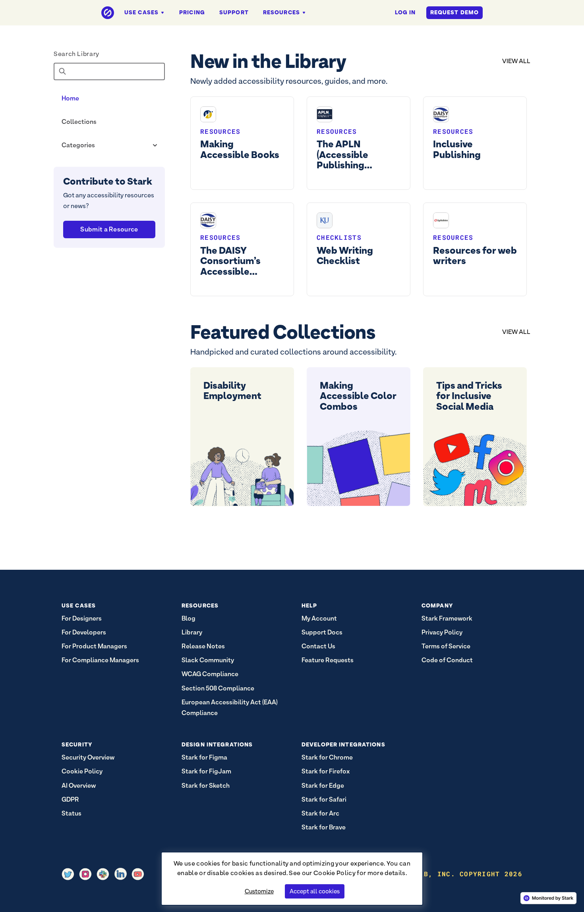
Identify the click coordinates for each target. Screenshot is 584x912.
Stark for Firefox (326, 771)
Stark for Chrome (327, 757)
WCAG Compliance (210, 674)
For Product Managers (94, 646)
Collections (79, 121)
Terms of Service (446, 646)
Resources (281, 12)
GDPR (70, 799)
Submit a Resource (109, 229)
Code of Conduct (447, 660)
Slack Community (208, 660)
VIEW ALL (516, 61)
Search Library (76, 54)
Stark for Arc (320, 813)
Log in (405, 12)
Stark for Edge (323, 785)
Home (70, 98)
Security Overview (88, 757)
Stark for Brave (324, 827)
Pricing (192, 12)
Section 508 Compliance (218, 688)
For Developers (84, 632)
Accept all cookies (315, 891)
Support (234, 12)
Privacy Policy (442, 632)
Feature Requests (328, 660)
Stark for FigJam (206, 771)
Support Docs (322, 632)
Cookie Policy (334, 873)
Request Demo (454, 12)
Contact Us (318, 646)
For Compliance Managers (100, 660)
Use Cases (141, 12)
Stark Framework (447, 618)
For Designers (82, 618)
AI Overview (79, 785)
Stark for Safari (324, 799)
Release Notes (203, 646)
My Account (319, 618)
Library (192, 632)
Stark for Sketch (206, 785)
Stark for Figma (204, 757)
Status (71, 813)
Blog (188, 618)
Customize (259, 891)
